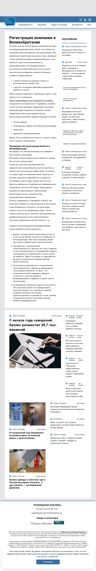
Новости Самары (71, 46)
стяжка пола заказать (73, 131)
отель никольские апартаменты (70, 99)
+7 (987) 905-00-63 (21, 545)
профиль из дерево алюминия (74, 144)
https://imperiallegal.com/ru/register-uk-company (31, 100)
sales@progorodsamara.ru (46, 513)
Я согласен (48, 562)
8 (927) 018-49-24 (46, 509)
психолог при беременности (74, 87)
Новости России (72, 336)
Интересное (57, 419)
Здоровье (68, 62)
